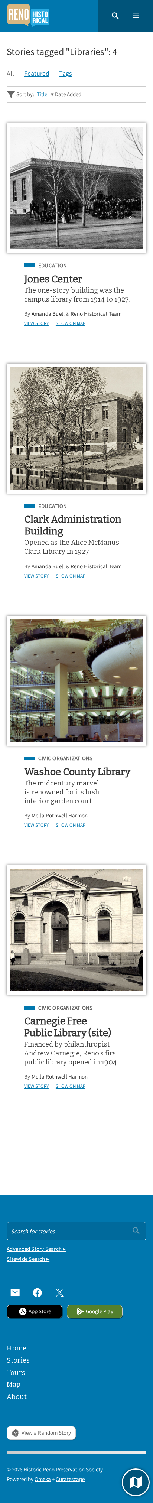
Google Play (99, 1311)
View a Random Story (46, 1432)
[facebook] (37, 1292)
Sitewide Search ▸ (28, 1258)
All (10, 73)
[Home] (28, 16)
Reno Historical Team (96, 313)
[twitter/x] (59, 1292)
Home (16, 1348)
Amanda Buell (48, 313)
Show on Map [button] (70, 323)
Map (13, 1384)
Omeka (43, 1479)
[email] (15, 1292)
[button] (115, 16)
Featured (36, 73)
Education (52, 265)
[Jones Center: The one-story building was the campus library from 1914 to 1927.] (76, 188)
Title (42, 94)
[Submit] (136, 1230)
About (17, 1397)
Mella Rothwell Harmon (60, 815)
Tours (16, 1373)
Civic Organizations (65, 758)
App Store (40, 1311)
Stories (18, 1360)
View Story (36, 323)
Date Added (68, 94)
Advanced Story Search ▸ (36, 1248)
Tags (65, 73)
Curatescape (70, 1479)
